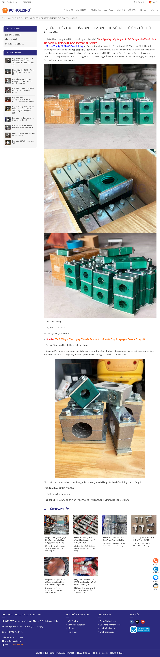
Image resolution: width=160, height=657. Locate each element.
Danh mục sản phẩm (76, 625)
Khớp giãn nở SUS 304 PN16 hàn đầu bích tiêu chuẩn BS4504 (22, 72)
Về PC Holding (74, 621)
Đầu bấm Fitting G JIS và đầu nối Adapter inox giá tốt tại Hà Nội (23, 90)
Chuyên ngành (11, 39)
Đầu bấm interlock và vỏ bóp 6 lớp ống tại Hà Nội (23, 119)
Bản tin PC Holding (12, 35)
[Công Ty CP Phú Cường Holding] (16, 9)
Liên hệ (154, 10)
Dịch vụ (121, 10)
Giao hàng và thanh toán (110, 625)
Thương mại (95, 10)
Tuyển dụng (142, 2)
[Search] (134, 2)
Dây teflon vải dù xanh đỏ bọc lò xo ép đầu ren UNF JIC (23, 127)
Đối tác (132, 10)
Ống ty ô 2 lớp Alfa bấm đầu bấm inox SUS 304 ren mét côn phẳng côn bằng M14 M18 (23, 110)
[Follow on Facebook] (132, 622)
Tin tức (142, 10)
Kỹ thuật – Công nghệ (14, 44)
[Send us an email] (137, 622)
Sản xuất (109, 10)
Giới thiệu (81, 10)
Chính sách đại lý (107, 632)
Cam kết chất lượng (108, 621)
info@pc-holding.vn (13, 641)
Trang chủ (67, 10)
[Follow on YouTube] (143, 622)
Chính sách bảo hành (108, 628)
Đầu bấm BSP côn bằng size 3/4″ (23, 142)
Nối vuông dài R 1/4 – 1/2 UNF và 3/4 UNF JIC (23, 135)
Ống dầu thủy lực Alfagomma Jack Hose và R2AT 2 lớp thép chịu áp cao (23, 100)
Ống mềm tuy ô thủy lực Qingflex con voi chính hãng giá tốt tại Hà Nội (22, 81)
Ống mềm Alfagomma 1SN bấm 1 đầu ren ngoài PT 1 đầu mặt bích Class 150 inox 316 (23, 62)
